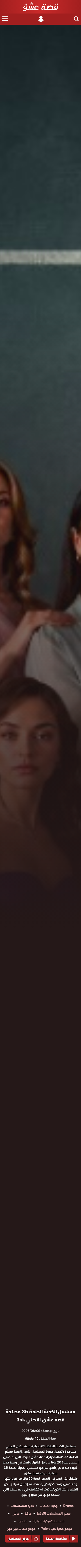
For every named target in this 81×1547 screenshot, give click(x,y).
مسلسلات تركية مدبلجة (48, 1521)
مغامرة (22, 1521)
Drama (68, 1506)
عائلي (15, 1513)
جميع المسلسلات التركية (54, 1513)
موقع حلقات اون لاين (21, 1528)
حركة (28, 1513)
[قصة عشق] (40, 6)
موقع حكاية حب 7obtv (56, 1528)
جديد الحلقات (49, 1506)
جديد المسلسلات (22, 1506)
